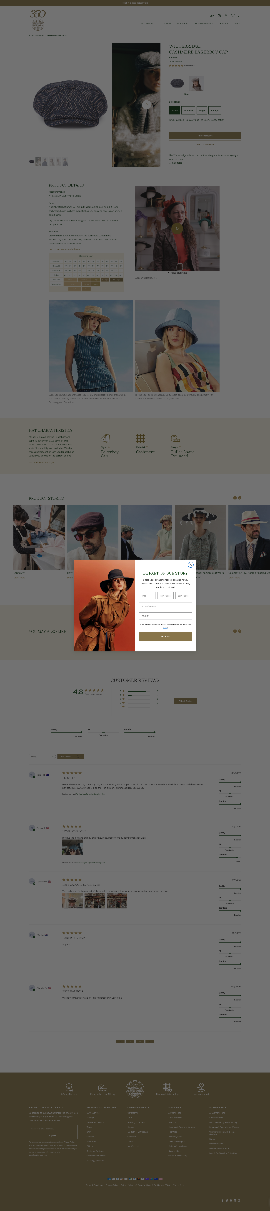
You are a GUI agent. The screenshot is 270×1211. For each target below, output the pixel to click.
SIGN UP (165, 636)
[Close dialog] (191, 565)
